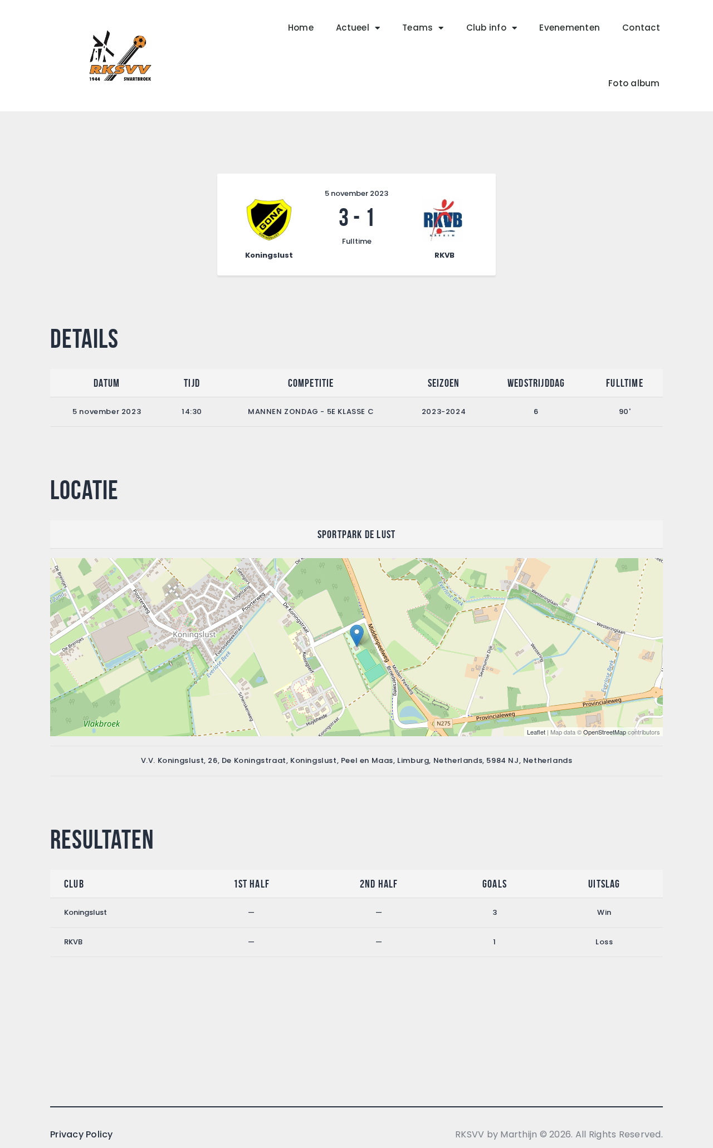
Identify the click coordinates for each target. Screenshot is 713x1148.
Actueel (352, 27)
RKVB (73, 942)
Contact (641, 27)
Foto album (634, 83)
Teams (417, 27)
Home (301, 27)
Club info (486, 27)
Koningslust (85, 912)
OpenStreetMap (604, 731)
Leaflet (536, 731)
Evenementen (569, 27)
